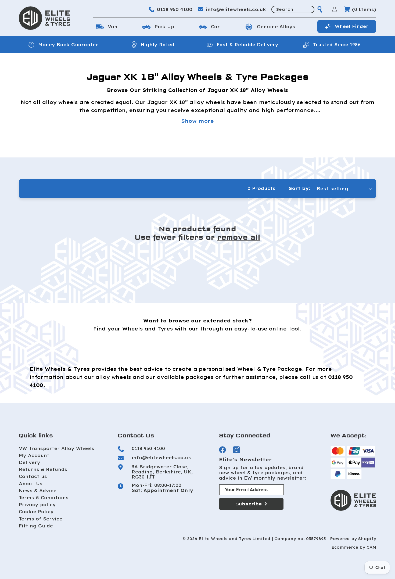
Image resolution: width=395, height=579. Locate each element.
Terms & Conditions (44, 497)
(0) (364, 9)
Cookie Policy (36, 511)
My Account (34, 455)
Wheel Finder (351, 26)
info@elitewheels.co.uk (236, 9)
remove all (238, 237)
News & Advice (37, 490)
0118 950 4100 (174, 9)
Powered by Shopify (353, 539)
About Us (30, 483)
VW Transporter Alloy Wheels (56, 448)
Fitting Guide (36, 525)
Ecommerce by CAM (353, 547)
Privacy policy (37, 504)
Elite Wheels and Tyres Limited (234, 539)
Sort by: (299, 188)
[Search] (319, 9)
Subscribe (248, 503)
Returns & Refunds (43, 469)
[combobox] (292, 9)
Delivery (29, 462)
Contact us (33, 476)
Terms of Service (40, 519)
